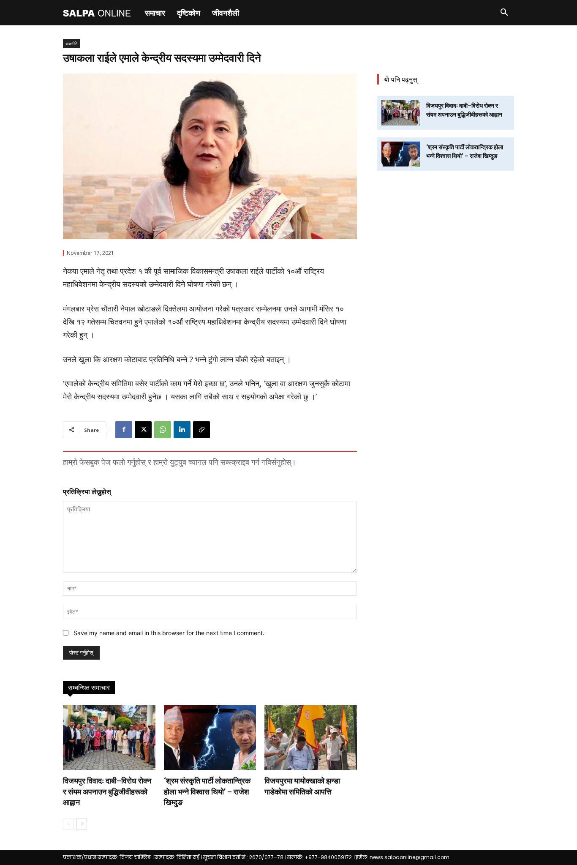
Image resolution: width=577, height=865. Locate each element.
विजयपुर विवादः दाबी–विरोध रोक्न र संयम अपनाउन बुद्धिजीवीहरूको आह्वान (107, 791)
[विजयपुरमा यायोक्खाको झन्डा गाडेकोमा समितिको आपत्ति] (310, 737)
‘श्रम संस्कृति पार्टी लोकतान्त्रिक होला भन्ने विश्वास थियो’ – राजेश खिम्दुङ (207, 791)
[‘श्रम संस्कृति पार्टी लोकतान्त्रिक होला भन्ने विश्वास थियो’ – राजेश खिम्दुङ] (210, 737)
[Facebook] (123, 429)
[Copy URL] (201, 429)
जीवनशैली (225, 13)
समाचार (155, 13)
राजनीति (71, 43)
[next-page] (81, 824)
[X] (143, 429)
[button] (504, 13)
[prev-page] (68, 824)
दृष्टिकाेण (188, 13)
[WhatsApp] (162, 429)
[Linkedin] (182, 429)
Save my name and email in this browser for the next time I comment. (168, 632)
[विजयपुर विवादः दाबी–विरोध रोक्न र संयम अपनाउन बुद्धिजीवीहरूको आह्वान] (109, 737)
